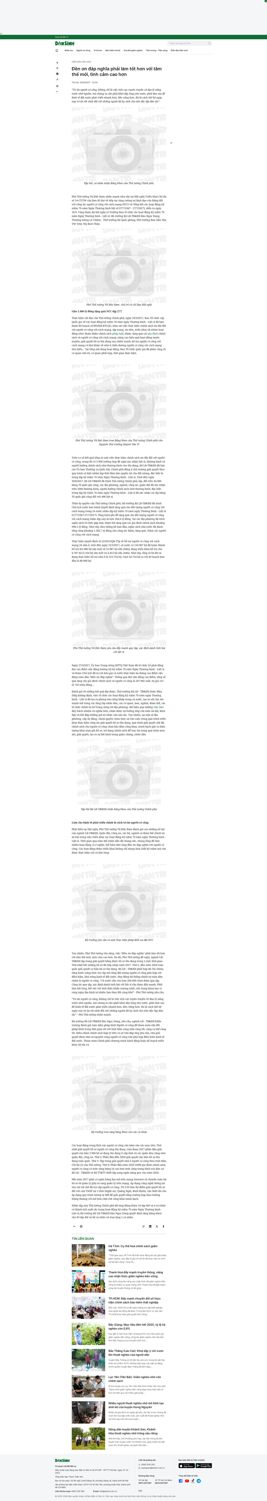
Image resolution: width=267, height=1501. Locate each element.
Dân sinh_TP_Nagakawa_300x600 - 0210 (191, 64)
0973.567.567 (145, 1483)
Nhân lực (69, 50)
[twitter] (57, 68)
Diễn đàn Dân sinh (179, 50)
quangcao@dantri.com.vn (153, 1468)
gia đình (153, 333)
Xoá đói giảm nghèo (133, 50)
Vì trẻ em (98, 50)
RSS (140, 1491)
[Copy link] (57, 79)
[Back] (57, 91)
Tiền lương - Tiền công (156, 50)
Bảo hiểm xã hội (112, 50)
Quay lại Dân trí (61, 37)
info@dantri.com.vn (108, 1491)
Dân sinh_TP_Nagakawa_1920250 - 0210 (133, 1)
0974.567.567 (161, 1483)
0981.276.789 (77, 1491)
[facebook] (57, 62)
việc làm (159, 707)
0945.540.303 (148, 1464)
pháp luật (117, 333)
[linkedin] (57, 74)
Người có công (83, 50)
